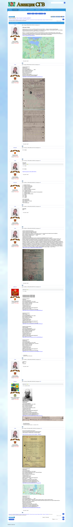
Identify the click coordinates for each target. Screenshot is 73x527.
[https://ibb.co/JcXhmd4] (33, 280)
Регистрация (41, 13)
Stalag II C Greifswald (46, 514)
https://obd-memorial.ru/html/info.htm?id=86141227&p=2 (32, 247)
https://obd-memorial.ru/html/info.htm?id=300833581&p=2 (32, 310)
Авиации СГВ (10, 514)
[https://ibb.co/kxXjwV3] (33, 467)
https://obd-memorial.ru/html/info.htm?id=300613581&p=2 (32, 323)
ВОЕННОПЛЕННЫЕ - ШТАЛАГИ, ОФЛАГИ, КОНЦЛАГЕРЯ (21, 514)
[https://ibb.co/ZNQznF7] (33, 141)
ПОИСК (36, 13)
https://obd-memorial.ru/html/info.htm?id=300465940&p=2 (32, 337)
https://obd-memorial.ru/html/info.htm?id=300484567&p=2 (32, 76)
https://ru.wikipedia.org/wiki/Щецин (28, 35)
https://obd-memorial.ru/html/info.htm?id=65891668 (31, 507)
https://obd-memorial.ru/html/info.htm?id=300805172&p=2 (32, 351)
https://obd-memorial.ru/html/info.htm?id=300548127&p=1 (32, 415)
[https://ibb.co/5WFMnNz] (33, 109)
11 (41, 428)
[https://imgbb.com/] (27, 400)
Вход (44, 13)
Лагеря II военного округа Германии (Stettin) (36, 514)
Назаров (15, 381)
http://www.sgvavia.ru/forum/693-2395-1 (29, 171)
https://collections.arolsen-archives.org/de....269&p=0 (31, 434)
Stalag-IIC (15, 147)
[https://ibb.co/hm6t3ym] (38, 58)
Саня (15, 64)
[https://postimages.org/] (42, 420)
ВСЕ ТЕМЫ (29, 13)
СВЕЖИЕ (33, 13)
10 (40, 381)
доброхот (15, 286)
